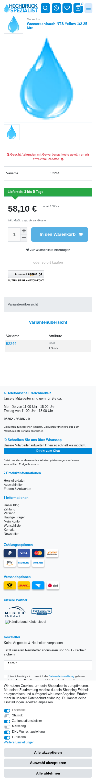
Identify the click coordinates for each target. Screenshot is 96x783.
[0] (78, 8)
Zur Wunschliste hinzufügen (49, 250)
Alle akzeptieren (48, 752)
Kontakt (9, 530)
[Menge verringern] (23, 238)
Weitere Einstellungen (19, 742)
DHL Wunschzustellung (28, 731)
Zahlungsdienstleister (27, 721)
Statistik (17, 715)
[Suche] (45, 8)
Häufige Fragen (15, 517)
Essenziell (19, 710)
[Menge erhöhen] (23, 231)
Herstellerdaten (14, 480)
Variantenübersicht (23, 304)
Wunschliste (12, 525)
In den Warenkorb (58, 234)
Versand (9, 513)
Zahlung (9, 509)
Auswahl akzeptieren (48, 763)
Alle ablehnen (48, 773)
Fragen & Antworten (17, 489)
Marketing (19, 726)
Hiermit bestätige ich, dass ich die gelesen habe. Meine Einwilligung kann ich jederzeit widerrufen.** (46, 678)
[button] (26, 276)
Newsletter (11, 534)
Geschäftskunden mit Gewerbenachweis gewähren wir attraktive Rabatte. (49, 157)
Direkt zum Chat (48, 451)
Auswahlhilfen (14, 485)
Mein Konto (12, 521)
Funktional (19, 737)
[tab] (48, 304)
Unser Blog (11, 505)
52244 (11, 343)
